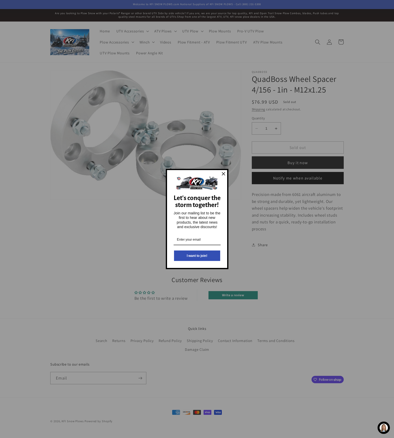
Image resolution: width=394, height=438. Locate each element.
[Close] (223, 174)
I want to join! (197, 255)
